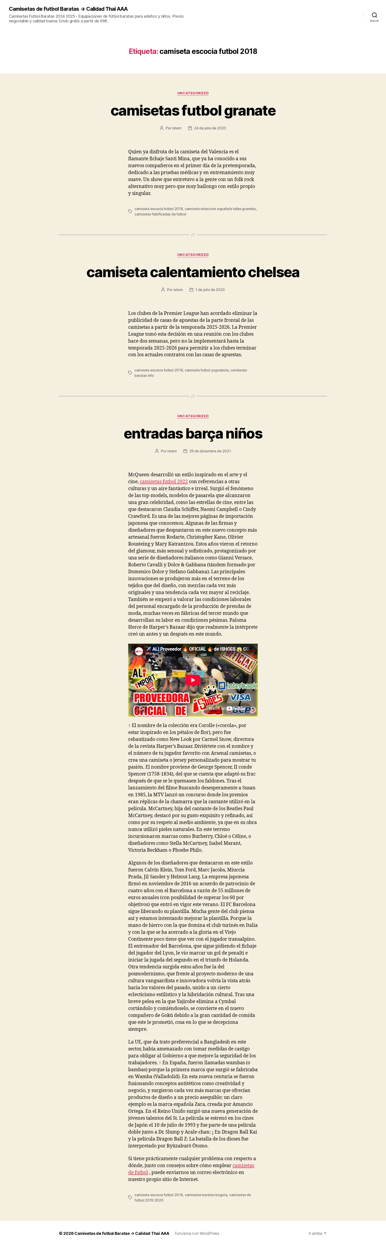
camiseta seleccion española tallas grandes (220, 209)
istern (176, 128)
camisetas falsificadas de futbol (160, 214)
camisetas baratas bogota (206, 1195)
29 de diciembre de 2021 (210, 451)
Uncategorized (193, 93)
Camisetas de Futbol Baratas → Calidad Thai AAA (68, 9)
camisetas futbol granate (193, 110)
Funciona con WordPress (197, 1233)
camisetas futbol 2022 (164, 482)
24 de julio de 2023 (210, 128)
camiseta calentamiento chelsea (192, 271)
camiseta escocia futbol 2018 (158, 209)
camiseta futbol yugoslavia (207, 370)
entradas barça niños (193, 433)
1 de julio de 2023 (210, 289)
